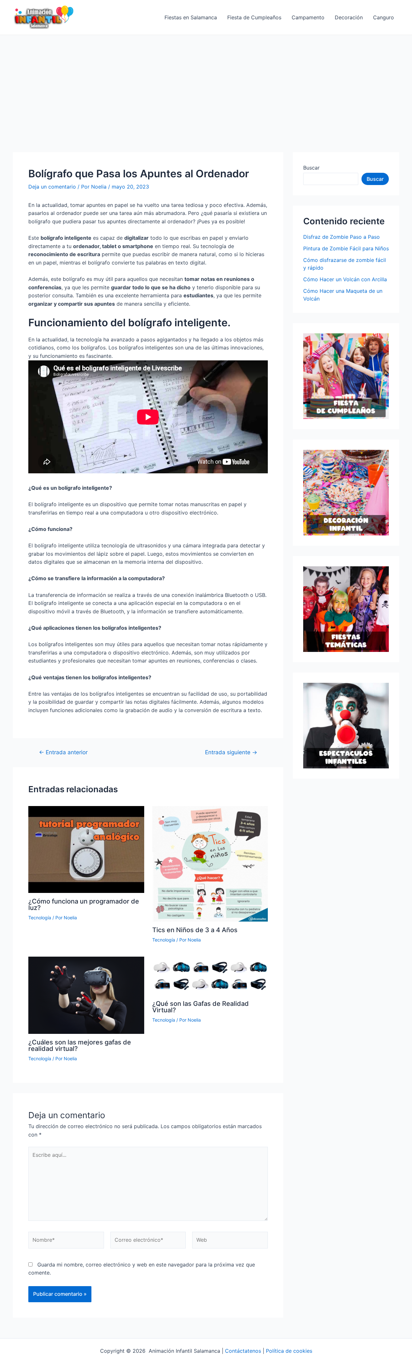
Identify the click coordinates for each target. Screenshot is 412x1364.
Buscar (311, 167)
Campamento (308, 17)
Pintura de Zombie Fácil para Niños (346, 248)
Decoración (349, 17)
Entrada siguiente (231, 752)
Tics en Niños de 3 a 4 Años (195, 930)
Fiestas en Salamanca (190, 17)
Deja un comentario (52, 186)
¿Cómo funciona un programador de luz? (83, 904)
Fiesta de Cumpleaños (254, 17)
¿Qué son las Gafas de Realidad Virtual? (200, 1007)
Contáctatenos (243, 1351)
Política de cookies (289, 1351)
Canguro (383, 17)
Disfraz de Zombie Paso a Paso (341, 237)
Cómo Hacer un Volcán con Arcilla (345, 279)
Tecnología (39, 917)
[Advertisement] (206, 83)
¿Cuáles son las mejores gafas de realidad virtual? (79, 1045)
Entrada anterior (63, 752)
